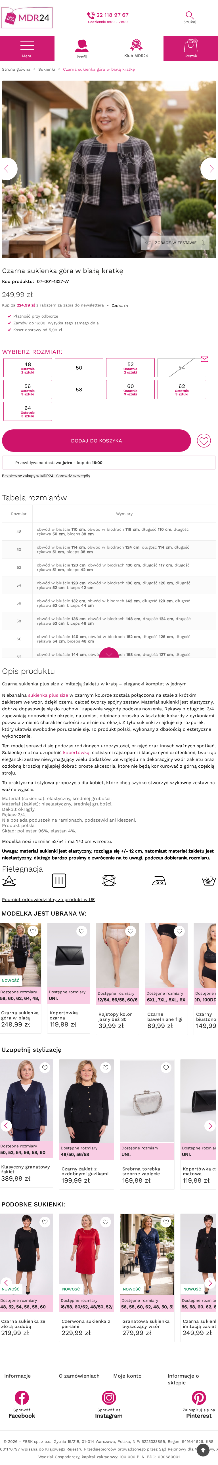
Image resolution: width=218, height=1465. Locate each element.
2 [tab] (96, 256)
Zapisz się (120, 305)
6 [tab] (119, 256)
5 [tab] (113, 256)
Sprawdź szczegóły (73, 476)
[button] (6, 1126)
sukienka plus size (48, 695)
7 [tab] (124, 256)
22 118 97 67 (113, 15)
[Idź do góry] (203, 1450)
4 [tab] (107, 256)
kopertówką (76, 752)
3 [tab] (102, 256)
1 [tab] (90, 256)
